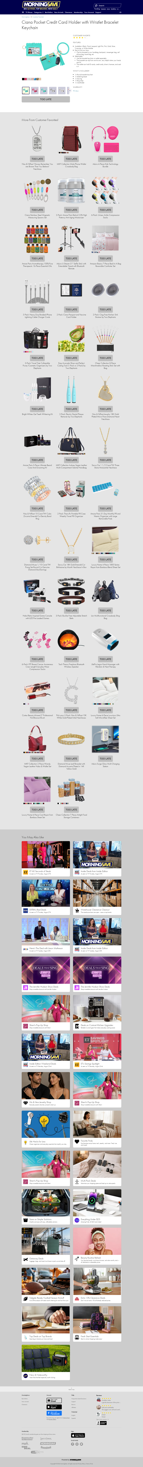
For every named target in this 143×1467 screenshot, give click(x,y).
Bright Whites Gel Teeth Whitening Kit (37, 414)
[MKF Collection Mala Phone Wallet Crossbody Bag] (71, 154)
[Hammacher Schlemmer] (29, 1438)
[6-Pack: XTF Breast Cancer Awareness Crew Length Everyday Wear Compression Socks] (37, 655)
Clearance (68, 12)
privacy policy (52, 1419)
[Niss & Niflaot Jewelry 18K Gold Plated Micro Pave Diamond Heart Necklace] (105, 405)
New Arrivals (58, 12)
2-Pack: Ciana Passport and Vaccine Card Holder (71, 315)
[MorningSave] (48, 1443)
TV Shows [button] (29, 12)
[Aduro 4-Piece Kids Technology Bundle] (105, 154)
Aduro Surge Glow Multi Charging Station (105, 765)
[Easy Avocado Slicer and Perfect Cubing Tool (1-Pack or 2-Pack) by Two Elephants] (71, 354)
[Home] (41, 4)
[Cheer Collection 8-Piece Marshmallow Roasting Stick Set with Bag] (105, 354)
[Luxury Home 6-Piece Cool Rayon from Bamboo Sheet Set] (37, 805)
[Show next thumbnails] (70, 90)
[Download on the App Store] (78, 1435)
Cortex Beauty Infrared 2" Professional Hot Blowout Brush (37, 716)
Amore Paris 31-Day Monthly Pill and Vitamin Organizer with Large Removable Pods (105, 516)
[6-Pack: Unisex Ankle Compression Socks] (105, 205)
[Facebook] (72, 1444)
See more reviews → (102, 1419)
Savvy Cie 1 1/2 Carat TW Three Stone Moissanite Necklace (105, 466)
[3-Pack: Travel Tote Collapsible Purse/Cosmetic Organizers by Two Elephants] (37, 354)
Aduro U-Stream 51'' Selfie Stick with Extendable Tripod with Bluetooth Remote (71, 266)
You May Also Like (33, 837)
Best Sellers (49, 12)
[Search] (96, 5)
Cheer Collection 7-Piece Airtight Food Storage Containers (71, 816)
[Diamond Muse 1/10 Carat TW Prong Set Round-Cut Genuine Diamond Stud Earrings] (37, 555)
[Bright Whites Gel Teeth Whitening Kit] (37, 405)
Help (73, 1395)
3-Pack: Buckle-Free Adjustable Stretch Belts (71, 617)
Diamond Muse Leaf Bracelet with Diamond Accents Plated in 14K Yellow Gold (71, 766)
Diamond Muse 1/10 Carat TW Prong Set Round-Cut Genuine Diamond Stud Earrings (37, 567)
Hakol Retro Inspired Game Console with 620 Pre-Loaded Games (37, 617)
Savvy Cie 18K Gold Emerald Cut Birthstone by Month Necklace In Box (71, 566)
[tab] (25, 90)
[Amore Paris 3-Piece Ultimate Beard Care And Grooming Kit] (37, 456)
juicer (108, 9)
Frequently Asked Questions (79, 1399)
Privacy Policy (81, 1464)
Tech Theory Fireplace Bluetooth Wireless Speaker (71, 665)
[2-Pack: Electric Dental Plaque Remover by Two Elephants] (71, 405)
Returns (73, 1404)
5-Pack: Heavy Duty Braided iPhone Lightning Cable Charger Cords (37, 315)
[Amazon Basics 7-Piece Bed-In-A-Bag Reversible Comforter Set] (105, 254)
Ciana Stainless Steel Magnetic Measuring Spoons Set (37, 216)
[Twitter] (81, 1444)
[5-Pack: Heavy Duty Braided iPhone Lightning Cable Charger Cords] (37, 305)
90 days (76, 91)
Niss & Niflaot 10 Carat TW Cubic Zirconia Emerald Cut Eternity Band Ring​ (37, 516)
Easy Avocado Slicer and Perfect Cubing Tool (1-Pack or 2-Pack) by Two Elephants (71, 366)
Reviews (99, 1395)
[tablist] (46, 90)
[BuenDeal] (48, 1447)
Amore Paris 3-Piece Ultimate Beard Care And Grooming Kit (37, 466)
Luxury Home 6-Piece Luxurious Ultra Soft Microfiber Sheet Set (105, 716)
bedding (113, 9)
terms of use (66, 1418)
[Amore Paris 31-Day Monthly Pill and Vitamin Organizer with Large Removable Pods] (105, 504)
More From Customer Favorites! (40, 120)
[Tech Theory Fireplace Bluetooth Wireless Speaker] (71, 655)
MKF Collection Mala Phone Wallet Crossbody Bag (71, 165)
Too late (46, 99)
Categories (38, 12)
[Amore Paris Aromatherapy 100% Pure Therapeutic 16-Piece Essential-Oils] (37, 254)
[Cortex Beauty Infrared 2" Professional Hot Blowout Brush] (37, 706)
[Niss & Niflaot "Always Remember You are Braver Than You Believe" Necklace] (37, 154)
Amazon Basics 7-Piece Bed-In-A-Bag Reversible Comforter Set (105, 264)
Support (98, 12)
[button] (23, 12)
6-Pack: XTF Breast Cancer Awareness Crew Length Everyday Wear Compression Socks (37, 667)
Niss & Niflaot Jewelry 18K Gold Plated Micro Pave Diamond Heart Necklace (105, 417)
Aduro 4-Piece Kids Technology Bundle (105, 165)
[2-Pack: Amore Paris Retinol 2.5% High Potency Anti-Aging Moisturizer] (71, 205)
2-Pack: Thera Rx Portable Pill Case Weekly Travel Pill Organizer (71, 514)
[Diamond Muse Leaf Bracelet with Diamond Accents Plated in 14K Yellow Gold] (71, 754)
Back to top (71, 1389)
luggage (103, 9)
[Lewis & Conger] (48, 1438)
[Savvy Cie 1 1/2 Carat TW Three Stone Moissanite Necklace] (105, 456)
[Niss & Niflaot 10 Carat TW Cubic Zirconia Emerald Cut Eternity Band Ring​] (37, 504)
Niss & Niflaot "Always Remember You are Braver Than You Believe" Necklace (37, 166)
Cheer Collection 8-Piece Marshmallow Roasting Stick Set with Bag (105, 366)
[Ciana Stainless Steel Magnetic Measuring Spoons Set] (37, 205)
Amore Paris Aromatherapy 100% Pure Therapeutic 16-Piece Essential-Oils (37, 264)
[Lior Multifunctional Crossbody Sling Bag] (105, 606)
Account (49, 1395)
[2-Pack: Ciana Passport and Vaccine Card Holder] (71, 305)
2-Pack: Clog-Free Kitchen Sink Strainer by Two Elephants (105, 315)
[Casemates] (39, 1452)
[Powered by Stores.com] (71, 1460)
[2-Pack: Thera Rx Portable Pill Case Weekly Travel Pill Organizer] (71, 504)
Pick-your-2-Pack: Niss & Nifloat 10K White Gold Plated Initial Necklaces (71, 716)
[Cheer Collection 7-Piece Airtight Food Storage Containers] (71, 805)
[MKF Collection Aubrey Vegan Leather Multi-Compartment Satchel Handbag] (71, 456)
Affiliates (74, 1407)
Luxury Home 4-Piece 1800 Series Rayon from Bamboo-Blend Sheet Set (105, 566)
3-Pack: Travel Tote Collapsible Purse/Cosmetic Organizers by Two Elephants (37, 366)
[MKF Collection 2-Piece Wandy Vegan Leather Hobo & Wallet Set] (37, 754)
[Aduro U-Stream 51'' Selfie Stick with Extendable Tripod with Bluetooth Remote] (71, 254)
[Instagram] (77, 1444)
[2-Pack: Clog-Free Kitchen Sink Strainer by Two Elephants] (105, 305)
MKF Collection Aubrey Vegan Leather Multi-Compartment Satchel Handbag (71, 466)
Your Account (89, 12)
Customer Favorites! (38, 17)
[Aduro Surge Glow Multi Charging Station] (105, 754)
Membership (78, 12)
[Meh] (29, 1443)
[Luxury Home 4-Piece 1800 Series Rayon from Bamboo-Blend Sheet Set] (105, 555)
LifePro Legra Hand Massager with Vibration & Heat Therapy (105, 665)
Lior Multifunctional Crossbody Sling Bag (105, 617)
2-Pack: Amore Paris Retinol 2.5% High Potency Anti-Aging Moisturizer (71, 216)
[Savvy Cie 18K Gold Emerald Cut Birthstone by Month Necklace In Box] (71, 555)
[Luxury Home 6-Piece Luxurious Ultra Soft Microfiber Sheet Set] (105, 706)
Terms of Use (89, 1464)
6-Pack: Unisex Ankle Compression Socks (105, 216)
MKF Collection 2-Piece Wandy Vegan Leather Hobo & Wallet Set (37, 765)
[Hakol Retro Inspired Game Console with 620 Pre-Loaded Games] (37, 606)
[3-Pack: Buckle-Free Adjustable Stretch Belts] (71, 606)
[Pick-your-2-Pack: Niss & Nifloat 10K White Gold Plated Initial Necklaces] (71, 706)
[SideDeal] (29, 1447)
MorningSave (26, 17)
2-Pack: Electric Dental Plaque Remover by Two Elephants (71, 415)
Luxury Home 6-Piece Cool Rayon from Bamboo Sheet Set (37, 816)
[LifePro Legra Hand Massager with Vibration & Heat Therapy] (105, 655)
